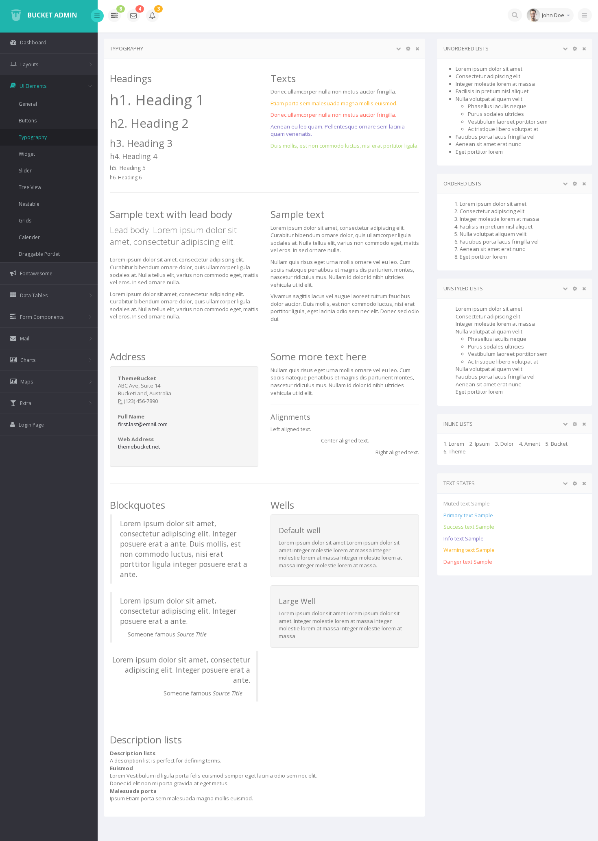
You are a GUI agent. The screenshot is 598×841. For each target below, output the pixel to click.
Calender (29, 237)
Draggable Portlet (39, 254)
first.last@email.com (143, 424)
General (28, 103)
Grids (25, 220)
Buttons (28, 120)
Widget (27, 153)
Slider (25, 170)
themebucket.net (139, 446)
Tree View (30, 187)
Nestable (29, 203)
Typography (33, 137)
